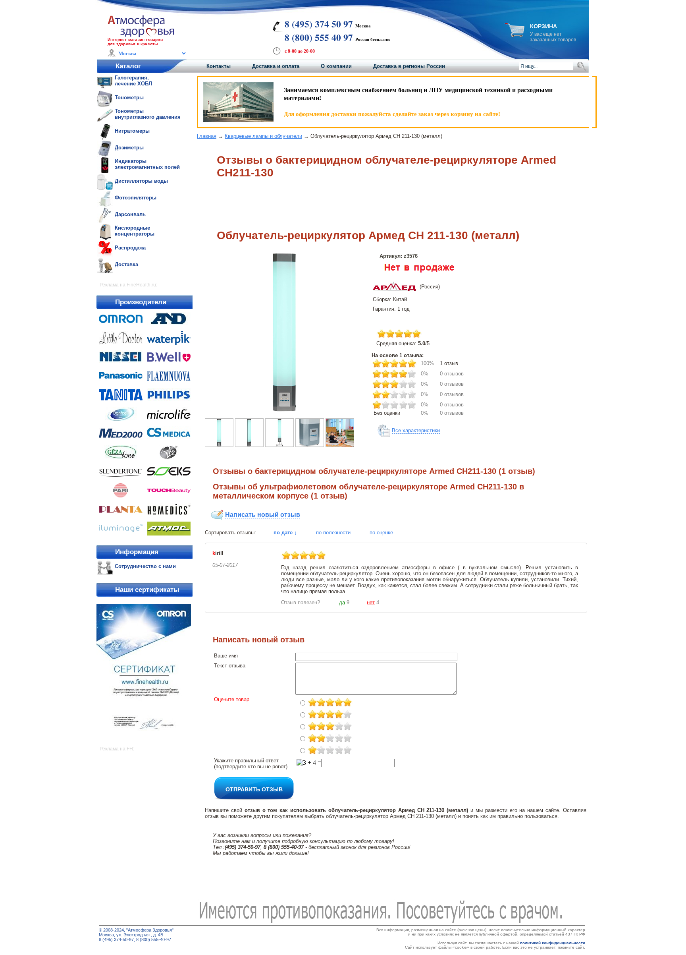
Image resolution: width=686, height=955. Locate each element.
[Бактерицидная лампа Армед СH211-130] (340, 444)
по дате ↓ (285, 532)
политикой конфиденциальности (552, 943)
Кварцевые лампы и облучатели (263, 136)
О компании (336, 66)
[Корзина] (514, 35)
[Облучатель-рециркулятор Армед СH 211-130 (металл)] (284, 409)
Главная (206, 136)
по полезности (333, 532)
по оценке (381, 532)
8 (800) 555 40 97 (319, 37)
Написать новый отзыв (262, 514)
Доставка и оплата (275, 66)
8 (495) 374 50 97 (319, 24)
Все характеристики (416, 430)
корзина (543, 26)
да (342, 602)
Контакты (218, 66)
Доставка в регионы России (409, 66)
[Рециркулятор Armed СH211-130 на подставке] (279, 444)
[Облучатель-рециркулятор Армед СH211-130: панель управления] (309, 444)
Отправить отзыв (254, 789)
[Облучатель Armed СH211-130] (249, 444)
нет (371, 602)
